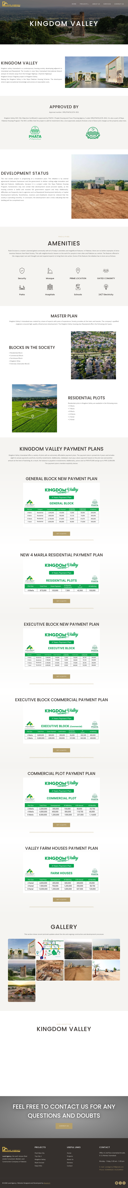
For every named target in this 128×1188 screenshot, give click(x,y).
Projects (70, 1156)
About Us (96, 4)
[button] (21, 949)
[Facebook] (116, 1183)
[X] (120, 1183)
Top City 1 (38, 1156)
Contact (69, 1166)
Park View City (39, 1153)
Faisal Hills (38, 1166)
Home (74, 4)
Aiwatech (47, 1183)
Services (107, 4)
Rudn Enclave (39, 1163)
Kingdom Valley (40, 1159)
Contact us (119, 4)
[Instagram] (124, 1183)
